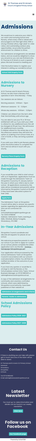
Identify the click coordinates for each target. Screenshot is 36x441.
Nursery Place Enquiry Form (13, 156)
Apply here (6, 198)
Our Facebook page (18, 434)
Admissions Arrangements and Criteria (18, 292)
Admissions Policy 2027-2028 (14, 323)
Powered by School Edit (18, 439)
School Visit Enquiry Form (12, 72)
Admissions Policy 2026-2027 (14, 315)
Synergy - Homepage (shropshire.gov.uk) (16, 248)
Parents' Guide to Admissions (14, 296)
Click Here (18, 411)
